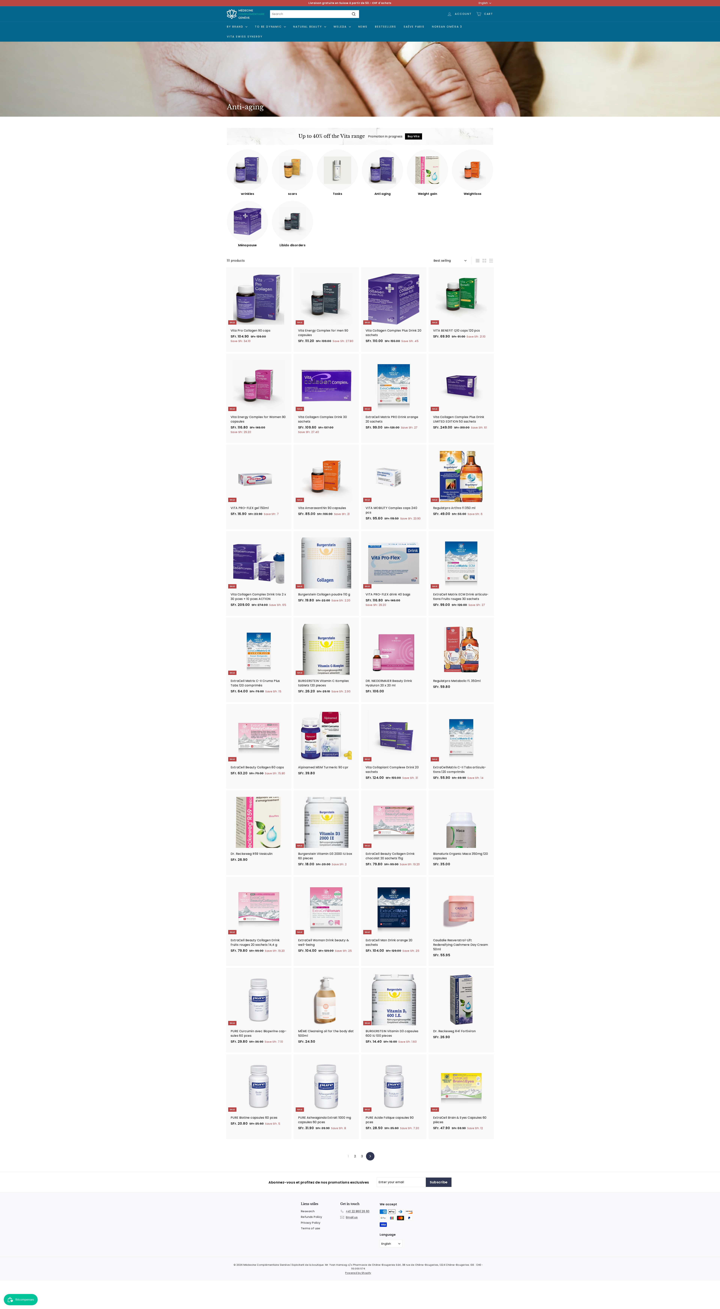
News (363, 27)
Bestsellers (385, 27)
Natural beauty (308, 27)
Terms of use (310, 1228)
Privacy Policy (310, 1223)
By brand (235, 27)
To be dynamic (269, 27)
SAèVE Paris (414, 27)
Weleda (341, 27)
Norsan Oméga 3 (447, 27)
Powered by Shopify (358, 1273)
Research (308, 1211)
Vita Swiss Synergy (244, 36)
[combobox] (314, 14)
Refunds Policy (311, 1217)
